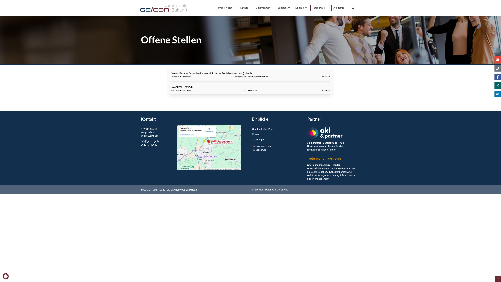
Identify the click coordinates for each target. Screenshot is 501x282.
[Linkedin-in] (497, 94)
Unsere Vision (225, 8)
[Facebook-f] (497, 77)
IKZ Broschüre (259, 150)
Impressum (258, 189)
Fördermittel (318, 8)
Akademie (338, 8)
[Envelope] (497, 59)
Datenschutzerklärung (276, 189)
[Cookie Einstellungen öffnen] (6, 278)
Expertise (283, 8)
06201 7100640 (149, 144)
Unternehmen (263, 8)
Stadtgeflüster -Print (262, 129)
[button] (353, 8)
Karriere (244, 8)
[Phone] (497, 68)
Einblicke (300, 8)
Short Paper (258, 139)
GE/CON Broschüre (262, 146)
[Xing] (497, 85)
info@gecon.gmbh (150, 141)
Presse (256, 134)
